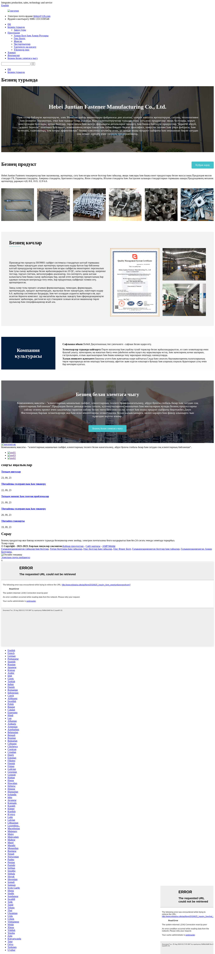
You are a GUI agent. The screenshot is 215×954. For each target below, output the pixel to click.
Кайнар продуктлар (73, 546)
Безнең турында (16, 27)
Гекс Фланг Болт (122, 549)
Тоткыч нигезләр (11, 471)
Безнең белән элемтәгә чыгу (23, 58)
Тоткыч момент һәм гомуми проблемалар (25, 496)
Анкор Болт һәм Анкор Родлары (31, 35)
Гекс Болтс (19, 38)
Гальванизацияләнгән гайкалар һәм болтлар (25, 549)
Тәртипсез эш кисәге (25, 47)
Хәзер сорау (7, 543)
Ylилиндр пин (21, 49)
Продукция (14, 32)
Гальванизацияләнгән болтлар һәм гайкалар (156, 549)
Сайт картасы (93, 546)
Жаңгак (18, 41)
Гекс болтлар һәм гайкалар (97, 549)
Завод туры (20, 30)
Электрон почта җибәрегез (15, 557)
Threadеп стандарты (13, 521)
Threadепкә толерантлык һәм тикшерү (23, 484)
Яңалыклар (14, 55)
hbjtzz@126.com (41, 16)
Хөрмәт (12, 52)
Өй (9, 24)
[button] (203, 165)
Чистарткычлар (22, 44)
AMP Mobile (108, 546)
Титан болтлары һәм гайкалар (66, 549)
